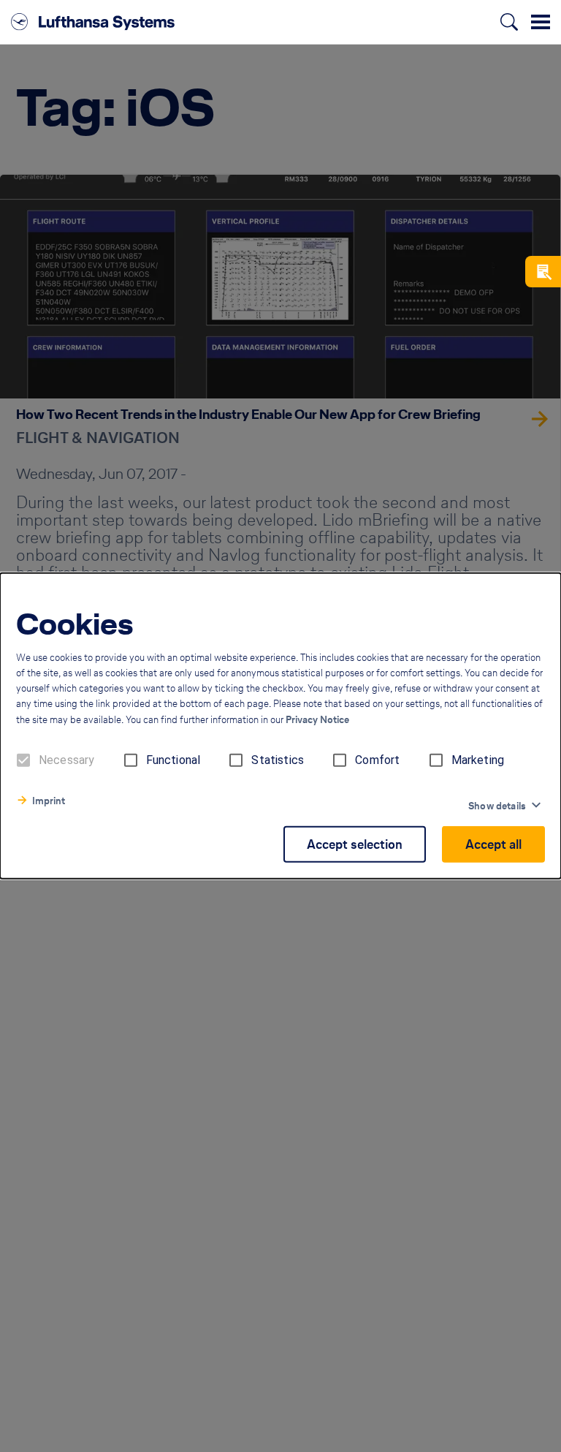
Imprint (48, 801)
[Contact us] (543, 271)
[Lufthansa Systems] (93, 22)
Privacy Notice (317, 720)
